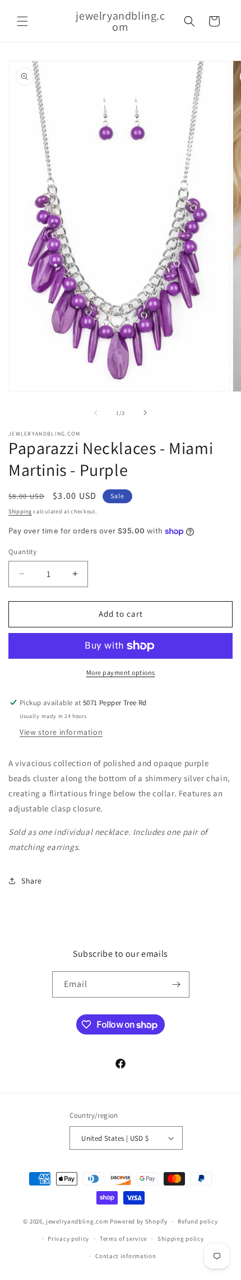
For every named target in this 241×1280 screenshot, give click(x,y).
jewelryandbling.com (77, 1221)
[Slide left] (96, 412)
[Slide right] (145, 412)
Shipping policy (180, 1239)
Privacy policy (68, 1239)
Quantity (22, 551)
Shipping (20, 511)
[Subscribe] (176, 984)
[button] (22, 21)
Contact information (125, 1256)
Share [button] (31, 881)
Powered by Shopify (139, 1221)
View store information (61, 732)
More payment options (120, 672)
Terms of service (123, 1239)
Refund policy (197, 1221)
